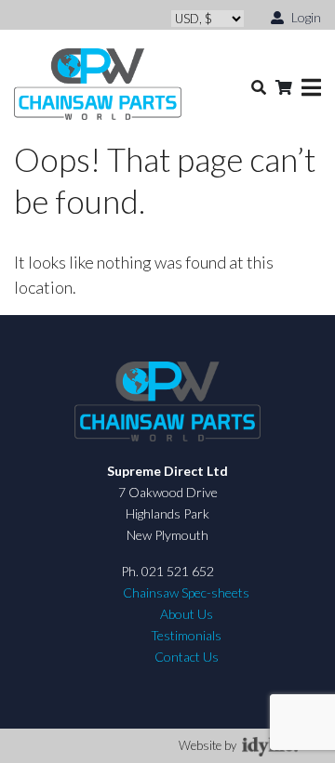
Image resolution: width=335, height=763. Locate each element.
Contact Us (186, 656)
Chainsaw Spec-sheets (186, 592)
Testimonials (186, 635)
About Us (186, 614)
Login (304, 17)
